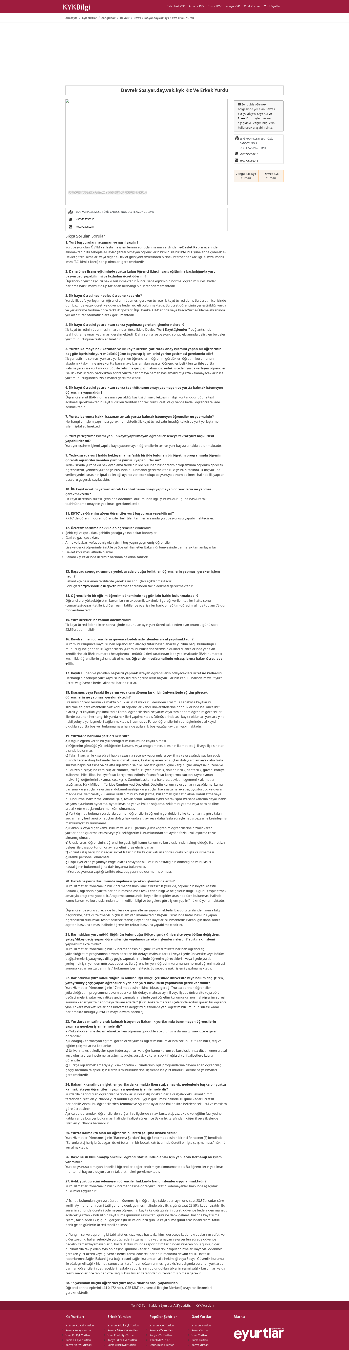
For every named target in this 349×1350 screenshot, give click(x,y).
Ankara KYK (196, 6)
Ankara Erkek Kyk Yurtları (122, 1330)
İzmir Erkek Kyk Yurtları (121, 1335)
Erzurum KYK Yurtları (161, 1345)
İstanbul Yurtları (201, 1325)
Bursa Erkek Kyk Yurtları (121, 1345)
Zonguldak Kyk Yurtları (246, 176)
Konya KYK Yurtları (160, 1335)
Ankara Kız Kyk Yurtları (78, 1330)
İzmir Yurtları (199, 1335)
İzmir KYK (215, 6)
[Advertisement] (174, 54)
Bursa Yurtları (199, 1340)
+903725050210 (85, 219)
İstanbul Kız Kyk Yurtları (79, 1325)
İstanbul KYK (176, 6)
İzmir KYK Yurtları (159, 1340)
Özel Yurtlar (252, 6)
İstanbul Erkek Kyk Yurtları (123, 1325)
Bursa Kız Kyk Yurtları (78, 1340)
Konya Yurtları (199, 1345)
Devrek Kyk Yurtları (271, 176)
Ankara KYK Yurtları (160, 1330)
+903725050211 (85, 226)
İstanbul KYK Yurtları (161, 1325)
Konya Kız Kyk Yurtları (78, 1345)
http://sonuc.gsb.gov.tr (98, 586)
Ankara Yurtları (200, 1330)
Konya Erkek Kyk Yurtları (122, 1340)
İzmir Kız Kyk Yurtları (77, 1335)
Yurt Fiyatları (272, 6)
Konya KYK (233, 6)
